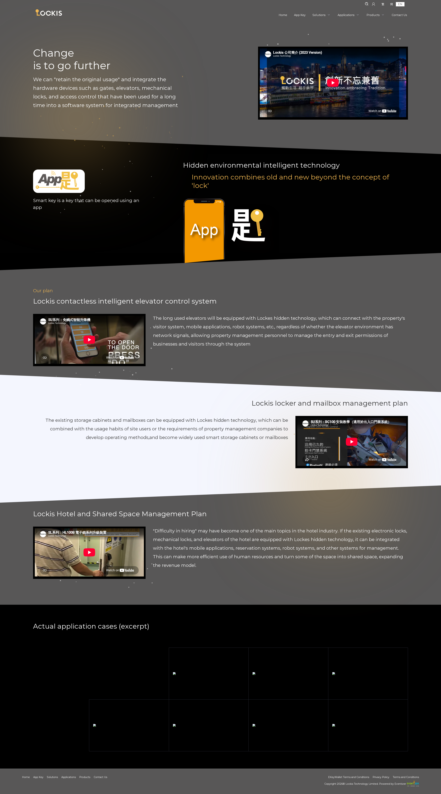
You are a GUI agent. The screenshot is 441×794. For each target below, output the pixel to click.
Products (373, 15)
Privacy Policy (381, 777)
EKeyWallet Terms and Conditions (348, 777)
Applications (346, 15)
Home (283, 15)
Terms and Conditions (406, 777)
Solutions (319, 15)
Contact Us (399, 15)
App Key (300, 15)
